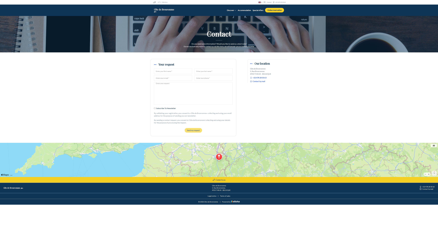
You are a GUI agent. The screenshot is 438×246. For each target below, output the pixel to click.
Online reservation (274, 10)
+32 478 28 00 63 (428, 187)
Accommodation (244, 10)
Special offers (258, 10)
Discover (230, 10)
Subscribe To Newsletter (166, 108)
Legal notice (212, 196)
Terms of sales (225, 196)
